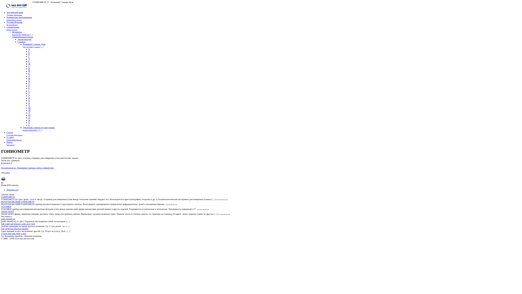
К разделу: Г (7, 163)
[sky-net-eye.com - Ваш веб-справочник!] (16, 10)
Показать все (12, 190)
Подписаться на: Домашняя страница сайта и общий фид (27, 168)
